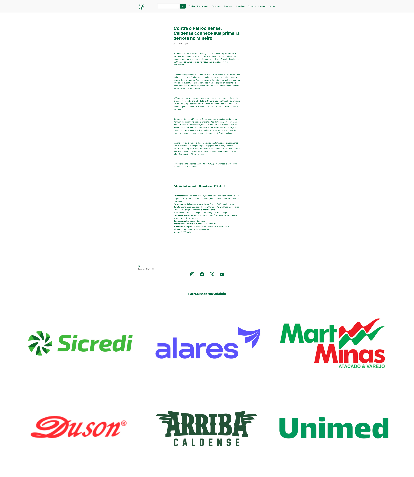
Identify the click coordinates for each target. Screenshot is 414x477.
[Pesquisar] (183, 6)
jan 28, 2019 (178, 44)
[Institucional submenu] (208, 6)
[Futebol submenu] (255, 6)
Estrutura (216, 6)
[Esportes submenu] (233, 6)
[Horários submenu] (244, 6)
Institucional (202, 6)
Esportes (228, 6)
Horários (240, 6)
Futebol (251, 6)
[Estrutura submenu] (221, 6)
